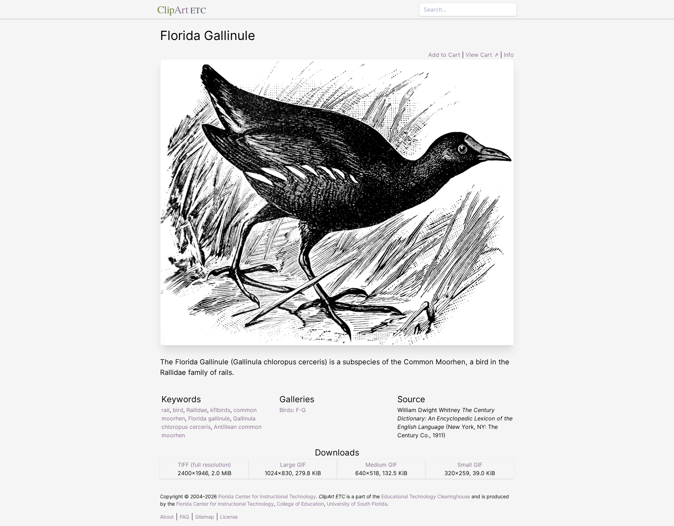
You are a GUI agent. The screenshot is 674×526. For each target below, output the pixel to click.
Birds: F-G (292, 409)
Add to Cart (444, 54)
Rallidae (196, 409)
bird (178, 409)
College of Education (300, 504)
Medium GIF (381, 464)
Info (509, 54)
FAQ (184, 517)
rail (165, 409)
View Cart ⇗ (481, 54)
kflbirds (220, 409)
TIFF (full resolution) (204, 464)
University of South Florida (357, 504)
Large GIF (293, 464)
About (167, 517)
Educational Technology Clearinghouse (425, 496)
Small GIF (469, 464)
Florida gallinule (209, 418)
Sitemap (204, 517)
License (229, 517)
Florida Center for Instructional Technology (267, 496)
